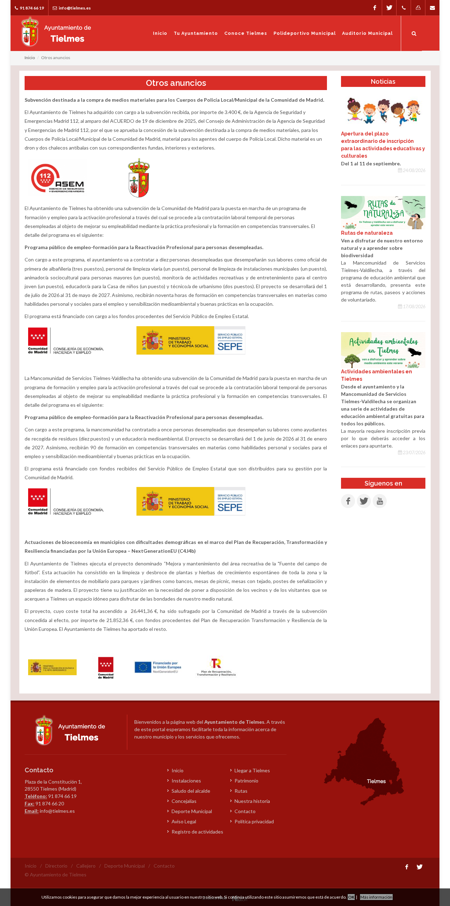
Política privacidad (254, 821)
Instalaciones (186, 781)
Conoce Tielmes (245, 33)
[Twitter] (389, 7)
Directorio (56, 866)
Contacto (245, 811)
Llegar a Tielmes (252, 770)
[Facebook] (375, 7)
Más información (376, 897)
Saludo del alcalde (191, 791)
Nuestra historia (252, 801)
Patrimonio (246, 781)
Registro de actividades (197, 832)
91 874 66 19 (31, 8)
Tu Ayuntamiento (196, 33)
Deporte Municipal (192, 811)
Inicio (160, 33)
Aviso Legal (184, 821)
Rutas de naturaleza (367, 233)
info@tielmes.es (74, 8)
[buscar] (414, 32)
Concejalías (184, 801)
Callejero (86, 866)
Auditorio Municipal (367, 33)
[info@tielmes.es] (432, 7)
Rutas (241, 791)
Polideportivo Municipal (305, 33)
